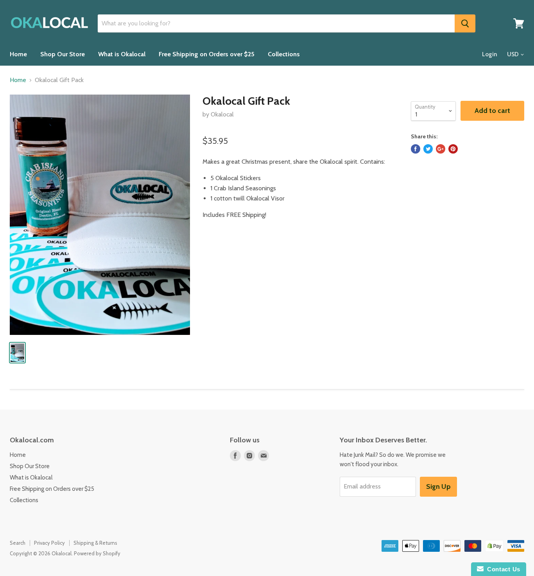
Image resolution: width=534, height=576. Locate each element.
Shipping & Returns (95, 543)
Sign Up (438, 486)
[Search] (465, 23)
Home (18, 54)
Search (17, 543)
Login (489, 54)
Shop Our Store (62, 54)
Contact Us (502, 569)
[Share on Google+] (440, 149)
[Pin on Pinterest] (453, 149)
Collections (284, 54)
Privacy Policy (49, 543)
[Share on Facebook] (415, 149)
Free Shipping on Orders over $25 (206, 54)
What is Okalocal (121, 54)
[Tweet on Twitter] (428, 149)
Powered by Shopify (97, 553)
